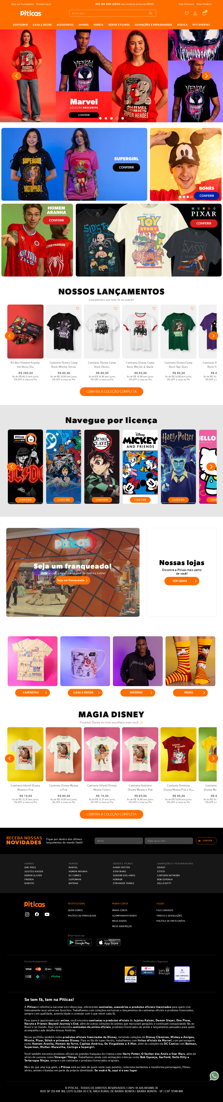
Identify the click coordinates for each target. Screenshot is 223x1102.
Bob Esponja (165, 879)
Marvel (73, 867)
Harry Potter (121, 867)
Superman (75, 879)
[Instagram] (27, 914)
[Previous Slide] (16, 76)
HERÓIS (98, 24)
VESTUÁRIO (20, 24)
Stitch (161, 871)
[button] (100, 118)
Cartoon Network (168, 875)
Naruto (29, 883)
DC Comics (75, 875)
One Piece (30, 867)
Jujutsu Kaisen (33, 871)
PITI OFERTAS (201, 24)
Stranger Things (123, 883)
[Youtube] (47, 914)
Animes (29, 863)
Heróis (73, 863)
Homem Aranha (78, 871)
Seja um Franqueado (70, 580)
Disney (161, 867)
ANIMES (84, 24)
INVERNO (136, 692)
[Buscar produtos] (151, 13)
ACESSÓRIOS (65, 24)
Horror (117, 879)
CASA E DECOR (83, 692)
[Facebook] (37, 914)
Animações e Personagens (153, 24)
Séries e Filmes (123, 863)
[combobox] (112, 13)
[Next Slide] (206, 76)
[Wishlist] (187, 13)
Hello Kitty (164, 883)
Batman (73, 883)
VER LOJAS (179, 581)
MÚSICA (182, 24)
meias (188, 692)
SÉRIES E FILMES (119, 24)
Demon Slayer (33, 875)
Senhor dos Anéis (124, 875)
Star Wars (119, 871)
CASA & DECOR (42, 24)
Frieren (29, 879)
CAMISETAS (31, 692)
